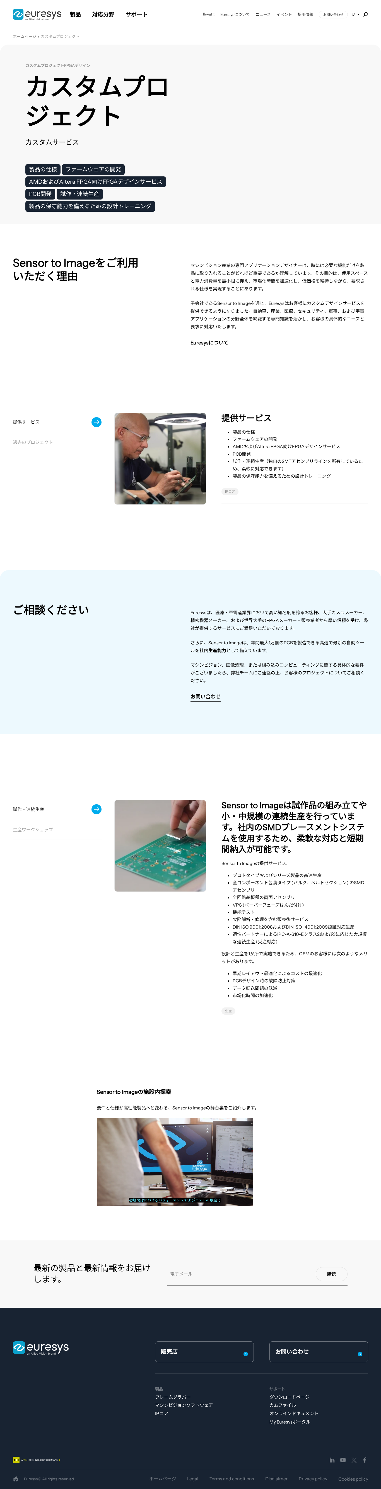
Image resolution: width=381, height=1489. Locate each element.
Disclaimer (276, 1478)
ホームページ (24, 36)
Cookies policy (353, 1479)
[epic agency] (15, 1479)
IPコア (161, 1413)
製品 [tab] (75, 14)
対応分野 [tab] (103, 14)
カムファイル (282, 1405)
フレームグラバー (173, 1397)
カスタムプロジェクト (60, 36)
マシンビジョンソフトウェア (184, 1405)
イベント (284, 14)
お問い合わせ (333, 15)
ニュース (263, 14)
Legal (192, 1478)
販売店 (209, 14)
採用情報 (305, 14)
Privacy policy (313, 1478)
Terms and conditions (231, 1478)
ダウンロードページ (289, 1397)
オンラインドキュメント (294, 1413)
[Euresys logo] (41, 1347)
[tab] (57, 422)
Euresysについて (235, 14)
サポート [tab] (137, 14)
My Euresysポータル (289, 1422)
